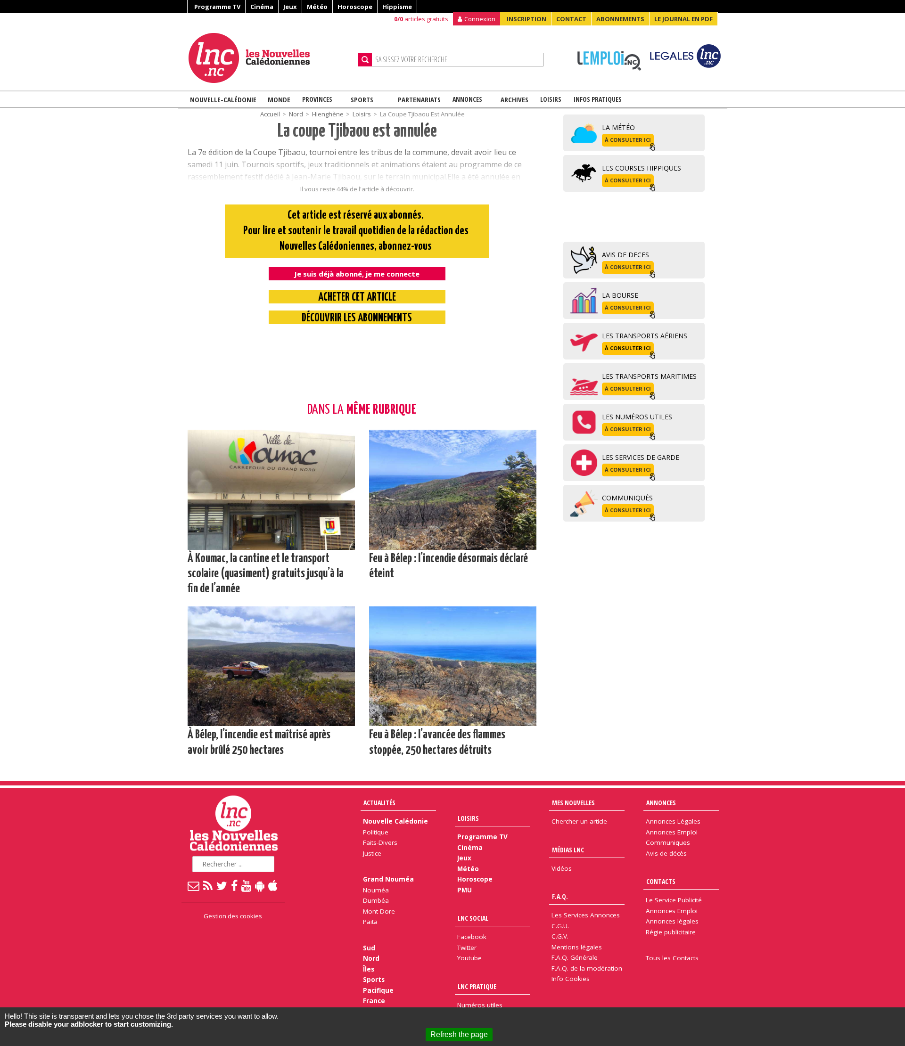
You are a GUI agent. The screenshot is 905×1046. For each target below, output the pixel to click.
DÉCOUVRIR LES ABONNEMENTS (357, 318)
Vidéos (561, 868)
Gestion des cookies (233, 916)
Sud (369, 948)
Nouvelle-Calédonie (223, 99)
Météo (317, 6)
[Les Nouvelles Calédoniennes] (269, 58)
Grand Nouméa (388, 879)
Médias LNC (568, 849)
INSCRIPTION (526, 19)
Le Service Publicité (674, 900)
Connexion (479, 19)
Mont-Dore (379, 911)
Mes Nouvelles (573, 802)
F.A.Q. (560, 896)
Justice (372, 853)
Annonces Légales (673, 821)
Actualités (379, 802)
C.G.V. (559, 936)
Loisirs (550, 99)
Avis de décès (666, 853)
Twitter (467, 947)
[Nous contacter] (194, 885)
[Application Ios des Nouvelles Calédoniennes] (273, 885)
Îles (368, 969)
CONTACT (571, 19)
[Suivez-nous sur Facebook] (235, 885)
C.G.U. (560, 926)
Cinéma (261, 6)
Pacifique (378, 990)
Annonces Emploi (672, 832)
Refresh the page (459, 1034)
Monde (279, 99)
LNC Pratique (477, 986)
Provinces (317, 99)
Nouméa (376, 890)
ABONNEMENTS (620, 19)
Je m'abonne (669, 26)
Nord (371, 958)
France (374, 1001)
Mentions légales (576, 947)
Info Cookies (570, 978)
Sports (362, 99)
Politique (375, 832)
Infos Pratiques (598, 99)
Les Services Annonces (585, 915)
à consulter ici (628, 139)
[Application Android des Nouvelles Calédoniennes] (260, 885)
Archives (514, 99)
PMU (464, 890)
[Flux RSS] (208, 885)
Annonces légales (672, 921)
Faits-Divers (380, 842)
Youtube (469, 958)
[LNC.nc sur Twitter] (222, 885)
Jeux (290, 6)
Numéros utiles (479, 1005)
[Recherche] (365, 60)
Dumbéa (376, 900)
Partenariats (419, 99)
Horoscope (354, 6)
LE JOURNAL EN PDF (683, 19)
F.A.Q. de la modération (586, 968)
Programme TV (217, 6)
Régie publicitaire (671, 932)
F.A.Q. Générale (574, 957)
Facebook (471, 936)
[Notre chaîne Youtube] (246, 885)
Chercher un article (579, 821)
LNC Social (473, 918)
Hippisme (397, 6)
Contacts (660, 881)
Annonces (467, 99)
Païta (370, 921)
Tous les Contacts (672, 958)
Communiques (668, 842)
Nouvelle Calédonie (395, 821)
